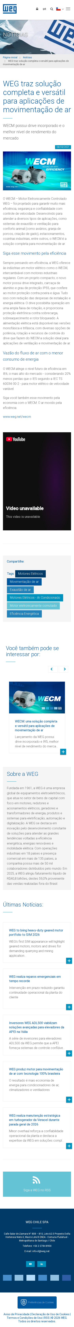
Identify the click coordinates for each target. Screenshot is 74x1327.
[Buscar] (52, 8)
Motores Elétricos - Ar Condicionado (35, 597)
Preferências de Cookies (41, 1302)
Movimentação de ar (24, 582)
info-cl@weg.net (41, 1251)
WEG (8, 9)
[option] (37, 714)
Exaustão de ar (20, 590)
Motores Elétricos (30, 573)
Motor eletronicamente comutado (33, 605)
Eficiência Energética (24, 614)
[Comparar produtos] (44, 8)
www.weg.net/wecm (17, 417)
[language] (60, 8)
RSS (46, 1317)
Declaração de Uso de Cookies (50, 1314)
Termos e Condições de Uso (24, 1317)
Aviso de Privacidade (17, 1314)
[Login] (37, 8)
